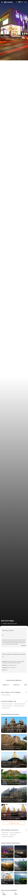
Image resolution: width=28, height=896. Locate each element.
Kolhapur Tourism (6, 707)
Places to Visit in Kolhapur (7, 703)
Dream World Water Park (15, 832)
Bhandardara (18, 869)
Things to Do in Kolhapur (7, 705)
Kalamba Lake (5, 834)
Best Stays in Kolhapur (19, 705)
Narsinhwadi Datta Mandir (7, 836)
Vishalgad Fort (5, 832)
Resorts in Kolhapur (6, 694)
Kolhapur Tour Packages (20, 703)
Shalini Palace (13, 834)
